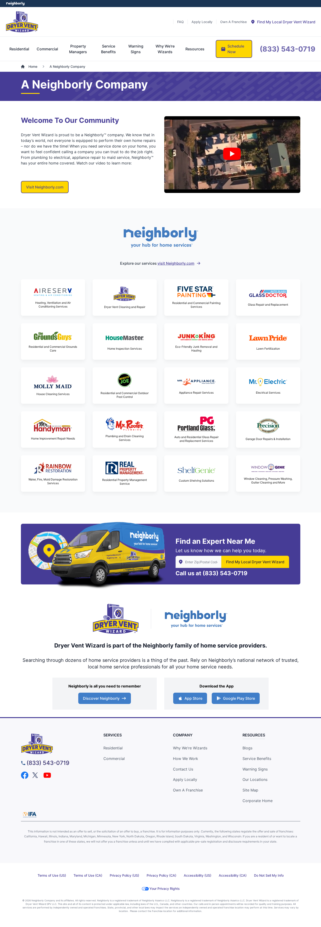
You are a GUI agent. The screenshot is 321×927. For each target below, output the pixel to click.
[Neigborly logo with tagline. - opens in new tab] (196, 619)
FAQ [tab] (180, 22)
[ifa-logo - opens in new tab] (29, 814)
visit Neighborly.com (175, 263)
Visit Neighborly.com (44, 187)
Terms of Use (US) (52, 875)
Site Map (250, 790)
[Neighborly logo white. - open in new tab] (15, 3)
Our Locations (255, 779)
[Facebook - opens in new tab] (24, 775)
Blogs (247, 748)
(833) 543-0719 (225, 573)
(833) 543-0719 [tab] (287, 49)
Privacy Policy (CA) (161, 875)
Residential (113, 748)
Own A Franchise (188, 790)
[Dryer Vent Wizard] (22, 21)
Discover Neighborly (101, 698)
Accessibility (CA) (233, 875)
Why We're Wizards (190, 748)
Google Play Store (239, 698)
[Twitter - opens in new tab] (36, 775)
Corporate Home (258, 800)
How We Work (185, 758)
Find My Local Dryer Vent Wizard (255, 561)
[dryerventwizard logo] (56, 744)
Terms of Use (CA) (88, 875)
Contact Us (183, 769)
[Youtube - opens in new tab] (47, 775)
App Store (193, 698)
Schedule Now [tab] (235, 49)
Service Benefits (257, 758)
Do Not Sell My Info (269, 875)
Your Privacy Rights (164, 889)
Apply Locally (185, 779)
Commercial (114, 758)
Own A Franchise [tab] (233, 22)
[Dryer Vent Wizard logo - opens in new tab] (115, 618)
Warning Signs (255, 769)
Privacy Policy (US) (124, 875)
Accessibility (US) (197, 875)
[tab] (283, 22)
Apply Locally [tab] (202, 22)
